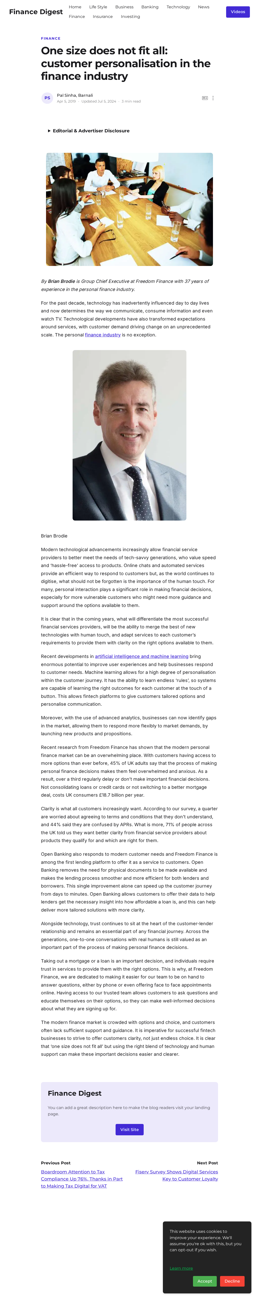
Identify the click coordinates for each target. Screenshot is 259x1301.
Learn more (181, 1268)
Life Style (98, 7)
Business (124, 7)
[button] (213, 98)
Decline (232, 1281)
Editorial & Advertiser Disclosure (91, 131)
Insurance (103, 16)
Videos (238, 11)
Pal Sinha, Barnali (75, 95)
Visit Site (129, 1129)
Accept (205, 1281)
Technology (178, 7)
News (203, 7)
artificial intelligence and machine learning (141, 656)
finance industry (103, 334)
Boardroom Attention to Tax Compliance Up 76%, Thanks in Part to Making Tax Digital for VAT (82, 1179)
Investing (130, 16)
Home (75, 7)
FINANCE (50, 38)
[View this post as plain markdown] (205, 98)
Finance (77, 16)
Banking (150, 7)
